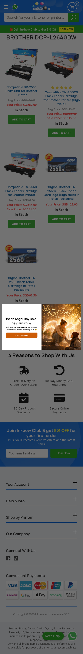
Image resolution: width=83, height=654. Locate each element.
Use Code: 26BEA (21, 335)
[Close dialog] (78, 307)
